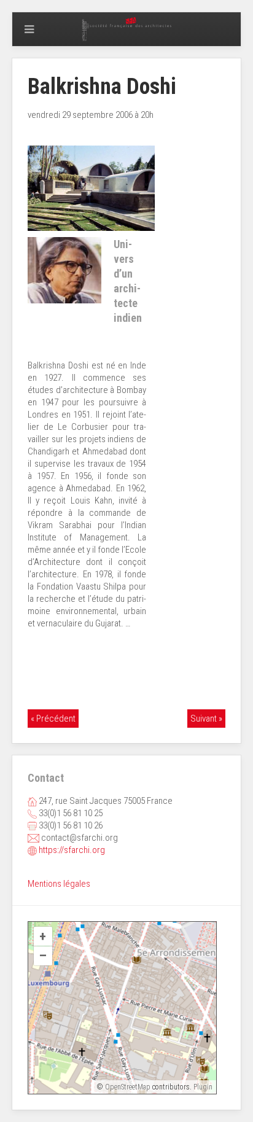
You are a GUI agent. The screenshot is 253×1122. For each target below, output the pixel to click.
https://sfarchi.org (72, 849)
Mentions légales (59, 883)
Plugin (202, 1087)
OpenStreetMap (127, 1087)
